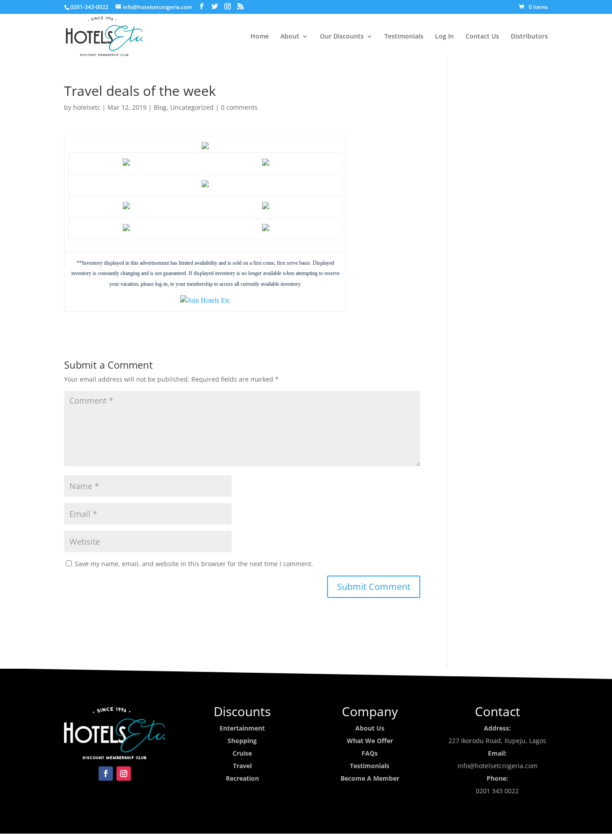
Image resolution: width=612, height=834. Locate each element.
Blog (160, 107)
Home (259, 36)
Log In (444, 36)
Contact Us (482, 36)
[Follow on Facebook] (106, 773)
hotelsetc (86, 107)
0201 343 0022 (497, 791)
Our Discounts (342, 36)
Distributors (529, 36)
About (289, 36)
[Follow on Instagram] (123, 773)
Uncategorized (192, 107)
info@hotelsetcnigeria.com (497, 765)
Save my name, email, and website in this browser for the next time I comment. (194, 563)
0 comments (239, 107)
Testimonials (403, 36)
